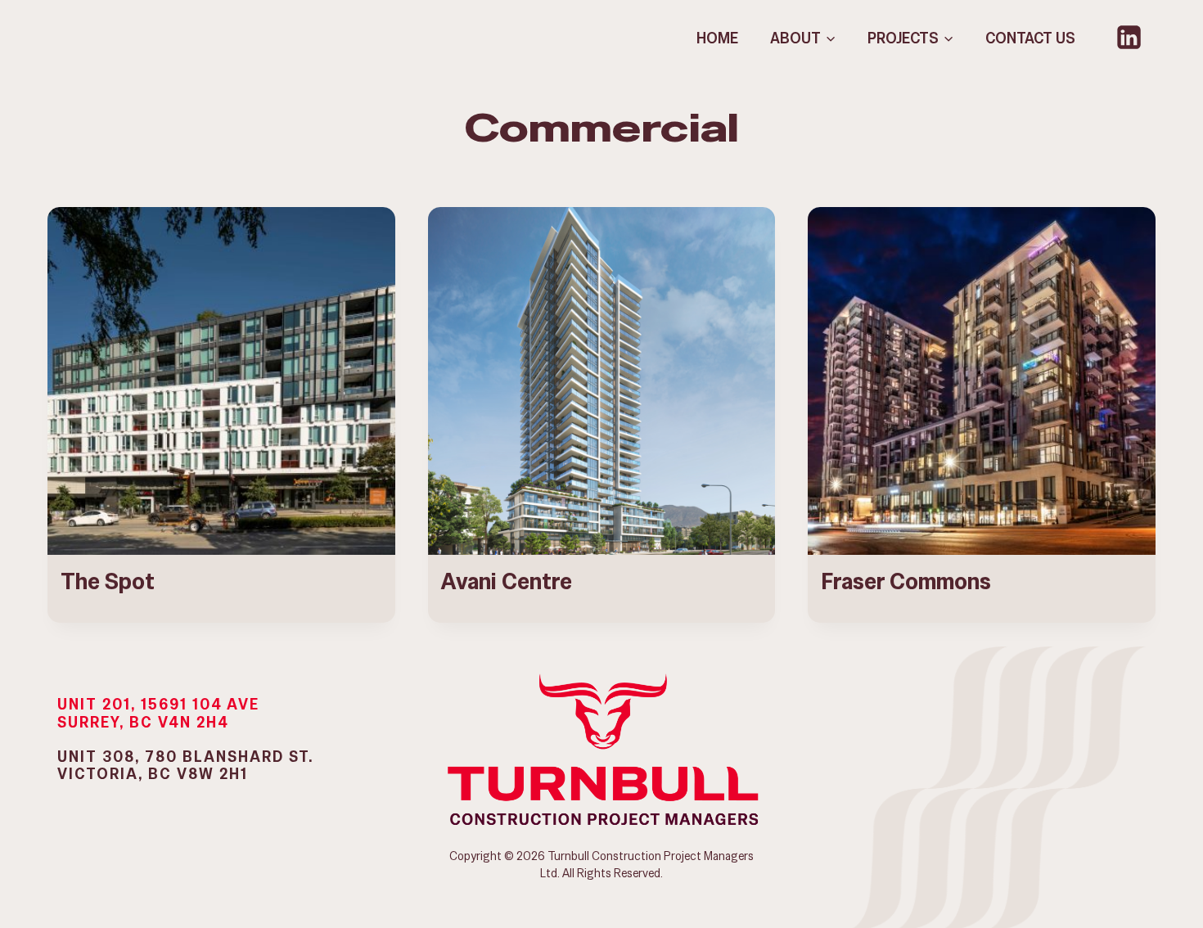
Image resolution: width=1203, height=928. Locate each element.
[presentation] (221, 381)
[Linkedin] (1129, 38)
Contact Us (1030, 38)
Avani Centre (506, 581)
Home (717, 38)
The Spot (108, 581)
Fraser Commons (906, 581)
